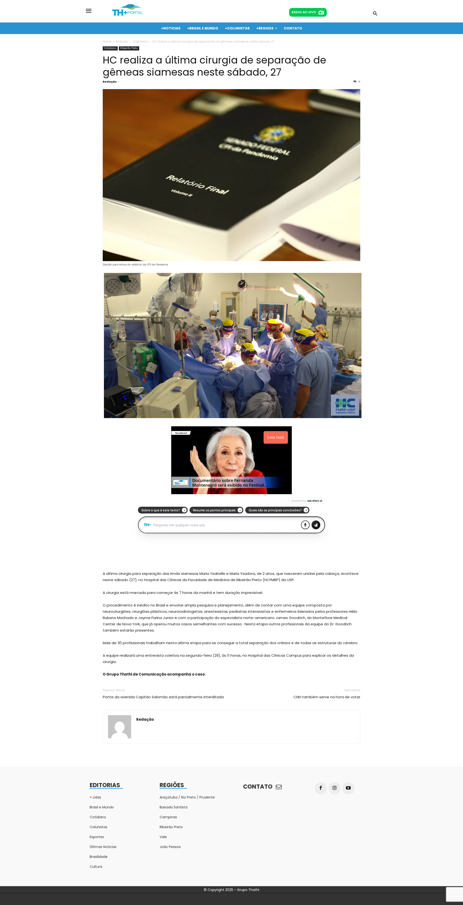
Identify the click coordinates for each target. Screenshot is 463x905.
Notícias (122, 41)
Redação (110, 82)
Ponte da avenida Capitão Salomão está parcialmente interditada (163, 696)
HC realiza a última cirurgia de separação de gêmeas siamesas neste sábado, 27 (214, 66)
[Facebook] (321, 788)
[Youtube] (348, 788)
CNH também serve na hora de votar (326, 696)
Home (107, 41)
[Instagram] (334, 788)
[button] (375, 14)
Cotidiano (140, 41)
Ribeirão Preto (129, 48)
